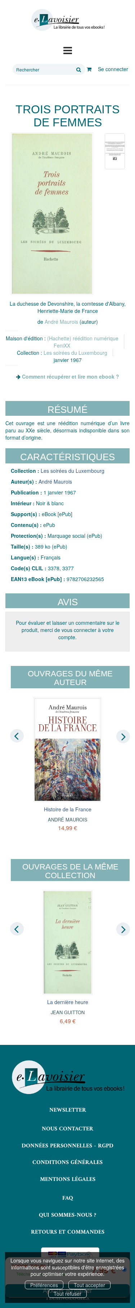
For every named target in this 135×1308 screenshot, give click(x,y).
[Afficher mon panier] (89, 69)
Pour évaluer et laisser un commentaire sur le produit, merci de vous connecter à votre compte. (68, 630)
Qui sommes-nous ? (67, 1215)
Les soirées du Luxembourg (75, 352)
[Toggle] (68, 49)
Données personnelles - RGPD (67, 1146)
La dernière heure (67, 1002)
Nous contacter (67, 1129)
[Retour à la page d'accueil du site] (67, 20)
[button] (52, 213)
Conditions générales (67, 1162)
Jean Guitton (68, 1012)
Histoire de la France (67, 809)
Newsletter (67, 1110)
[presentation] (17, 736)
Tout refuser (67, 1293)
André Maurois (61, 321)
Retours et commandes (67, 1232)
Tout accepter (89, 1285)
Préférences (44, 1285)
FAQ (67, 1198)
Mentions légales (67, 1179)
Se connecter (113, 69)
